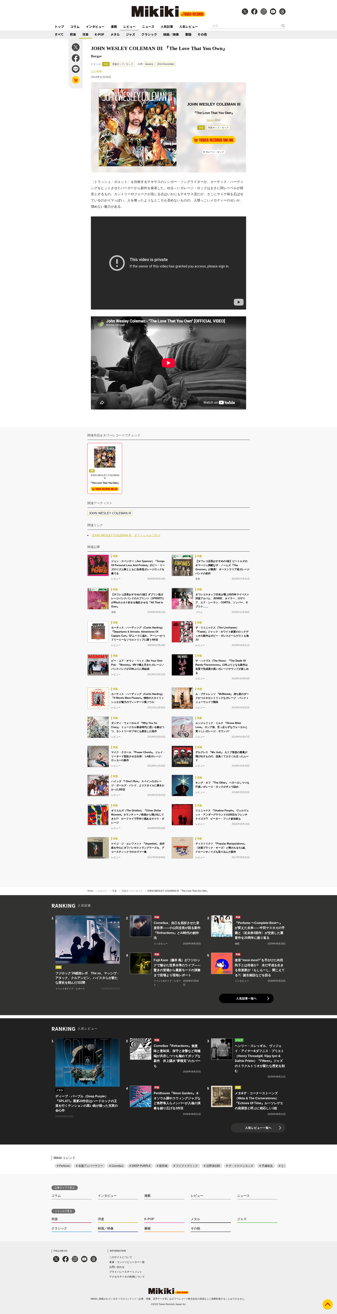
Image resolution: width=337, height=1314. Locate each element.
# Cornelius (116, 1165)
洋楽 (85, 34)
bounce (149, 64)
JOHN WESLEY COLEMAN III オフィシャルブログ (126, 535)
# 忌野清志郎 (212, 1165)
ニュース (148, 26)
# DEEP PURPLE (140, 1165)
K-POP (99, 34)
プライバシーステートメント (125, 1272)
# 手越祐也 (266, 1165)
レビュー (129, 26)
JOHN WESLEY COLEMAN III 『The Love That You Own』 (178, 891)
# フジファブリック (186, 1165)
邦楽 (73, 34)
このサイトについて (120, 1257)
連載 (114, 26)
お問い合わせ (116, 1267)
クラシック (149, 34)
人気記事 (167, 26)
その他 (202, 34)
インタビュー (95, 26)
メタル (115, 34)
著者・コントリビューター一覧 (127, 1262)
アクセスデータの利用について (127, 1276)
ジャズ (130, 34)
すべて (59, 34)
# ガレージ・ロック (213, 152)
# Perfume (63, 1165)
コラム (75, 26)
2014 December (165, 64)
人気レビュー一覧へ (258, 1128)
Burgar (210, 120)
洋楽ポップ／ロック (122, 64)
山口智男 (96, 71)
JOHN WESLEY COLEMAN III (110, 513)
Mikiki (90, 891)
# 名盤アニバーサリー (89, 1165)
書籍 (188, 34)
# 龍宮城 (162, 1165)
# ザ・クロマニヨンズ (239, 1165)
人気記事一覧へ (246, 998)
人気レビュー (188, 26)
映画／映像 (171, 34)
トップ (59, 26)
